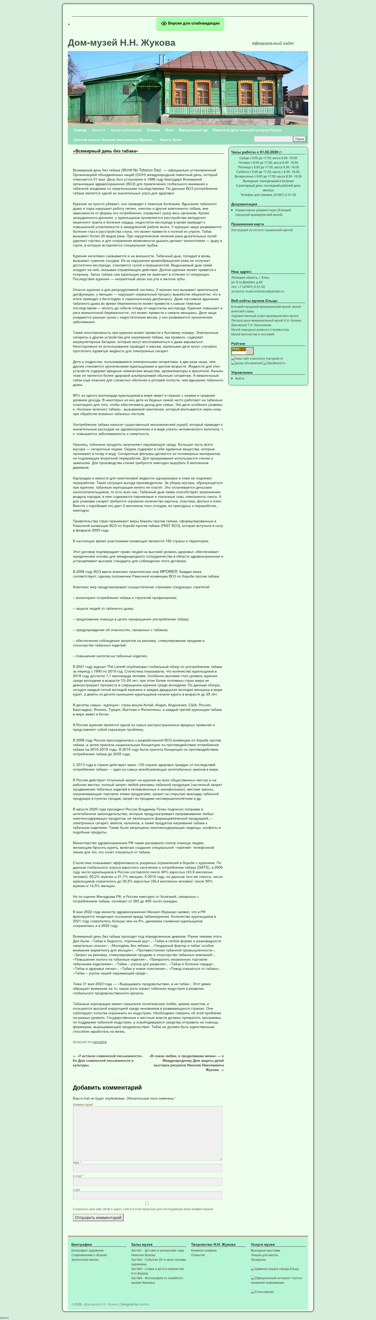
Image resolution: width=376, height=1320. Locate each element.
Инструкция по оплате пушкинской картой (262, 230)
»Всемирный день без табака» (105, 151)
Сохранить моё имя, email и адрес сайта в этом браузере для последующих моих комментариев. (143, 1209)
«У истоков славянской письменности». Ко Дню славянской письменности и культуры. (108, 1060)
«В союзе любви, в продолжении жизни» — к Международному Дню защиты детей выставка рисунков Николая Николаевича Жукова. (186, 1062)
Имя (77, 1162)
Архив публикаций (126, 129)
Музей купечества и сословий (252, 334)
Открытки (198, 1255)
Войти (239, 378)
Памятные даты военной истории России (247, 129)
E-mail (78, 1176)
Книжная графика (204, 1250)
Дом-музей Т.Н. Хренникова (251, 325)
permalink (100, 1042)
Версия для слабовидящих (193, 23)
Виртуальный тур (193, 129)
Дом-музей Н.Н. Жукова (121, 42)
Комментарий (83, 1104)
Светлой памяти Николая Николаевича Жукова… (114, 139)
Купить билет (171, 139)
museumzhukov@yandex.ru (264, 291)
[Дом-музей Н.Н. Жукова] (188, 81)
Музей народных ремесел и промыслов (260, 329)
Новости (99, 129)
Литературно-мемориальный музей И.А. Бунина (266, 320)
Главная (80, 129)
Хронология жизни (84, 1259)
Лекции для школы (264, 1255)
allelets (144, 1304)
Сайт (76, 1190)
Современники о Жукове (89, 1255)
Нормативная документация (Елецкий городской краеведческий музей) (263, 212)
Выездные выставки (265, 1250)
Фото (169, 129)
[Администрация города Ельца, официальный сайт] (275, 1268)
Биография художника (87, 1250)
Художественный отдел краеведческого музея (264, 315)
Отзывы (153, 129)
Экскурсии (258, 1259)
